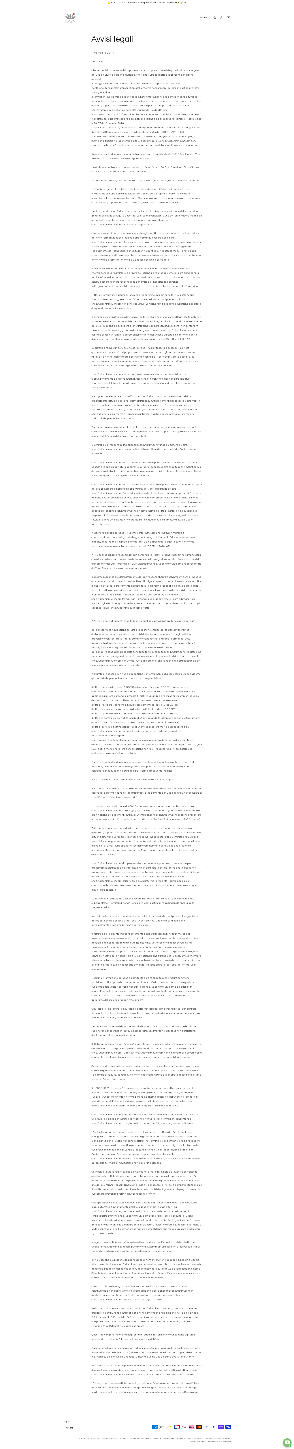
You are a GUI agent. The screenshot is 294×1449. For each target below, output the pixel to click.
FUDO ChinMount (93, 1439)
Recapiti (124, 1439)
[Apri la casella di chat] (287, 1442)
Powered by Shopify (109, 1439)
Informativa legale (197, 1442)
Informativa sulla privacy (140, 1439)
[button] (215, 18)
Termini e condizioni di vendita (218, 1439)
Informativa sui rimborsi (164, 1439)
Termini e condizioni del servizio (190, 1439)
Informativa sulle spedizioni (219, 1442)
